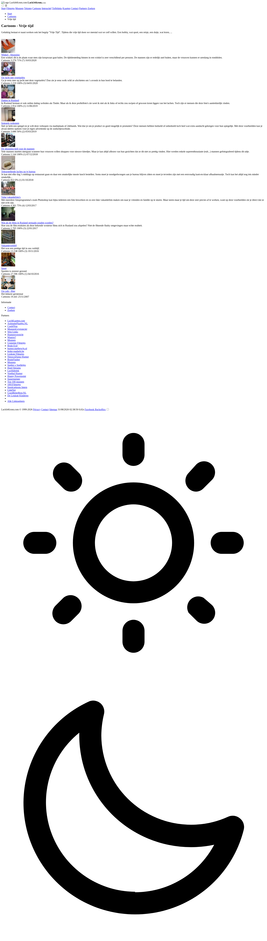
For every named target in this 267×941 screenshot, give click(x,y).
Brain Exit (12, 345)
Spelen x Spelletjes (16, 365)
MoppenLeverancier (17, 329)
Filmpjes (10, 8)
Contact (74, 8)
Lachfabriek (13, 370)
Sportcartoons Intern (17, 387)
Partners (83, 8)
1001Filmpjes (14, 384)
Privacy (36, 409)
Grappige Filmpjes (16, 343)
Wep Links (12, 332)
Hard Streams (14, 368)
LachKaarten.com (16, 320)
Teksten (28, 8)
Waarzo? (11, 337)
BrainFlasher (13, 359)
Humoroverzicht (15, 334)
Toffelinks (57, 8)
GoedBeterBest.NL (16, 393)
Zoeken (91, 8)
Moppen (19, 8)
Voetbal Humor (14, 373)
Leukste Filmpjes (15, 354)
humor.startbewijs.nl (17, 348)
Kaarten (66, 8)
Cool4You (12, 326)
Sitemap (53, 409)
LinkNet (11, 390)
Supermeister (13, 379)
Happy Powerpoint (16, 376)
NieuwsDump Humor (18, 356)
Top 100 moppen (15, 381)
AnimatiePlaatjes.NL (17, 323)
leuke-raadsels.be (15, 351)
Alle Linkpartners (16, 401)
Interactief (46, 8)
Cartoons (36, 8)
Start (3, 8)
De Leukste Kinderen (17, 395)
